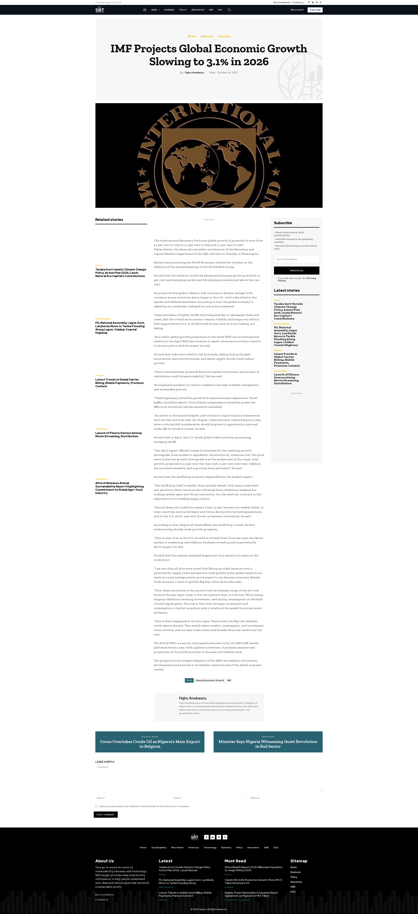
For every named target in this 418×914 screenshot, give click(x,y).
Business (225, 36)
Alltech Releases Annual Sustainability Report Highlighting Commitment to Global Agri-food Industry (119, 488)
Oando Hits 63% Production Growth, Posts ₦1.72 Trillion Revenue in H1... (253, 881)
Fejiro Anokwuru (194, 72)
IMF (229, 680)
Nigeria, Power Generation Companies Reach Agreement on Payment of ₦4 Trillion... (251, 894)
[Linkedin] (313, 2)
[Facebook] (309, 2)
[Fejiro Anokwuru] (166, 706)
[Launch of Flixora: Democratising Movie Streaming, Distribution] (121, 408)
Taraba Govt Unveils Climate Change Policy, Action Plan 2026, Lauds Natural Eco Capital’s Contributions (120, 273)
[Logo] (99, 10)
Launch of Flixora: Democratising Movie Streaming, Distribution (118, 434)
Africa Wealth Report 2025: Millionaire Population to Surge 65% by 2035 (254, 868)
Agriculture (101, 479)
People (228, 874)
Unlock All (297, 270)
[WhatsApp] (321, 2)
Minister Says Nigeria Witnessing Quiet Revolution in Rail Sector (268, 744)
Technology (101, 429)
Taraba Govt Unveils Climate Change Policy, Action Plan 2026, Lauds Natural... (184, 868)
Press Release (103, 319)
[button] (229, 9)
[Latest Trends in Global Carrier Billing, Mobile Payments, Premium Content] (121, 355)
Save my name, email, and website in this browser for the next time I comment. (144, 806)
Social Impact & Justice (237, 900)
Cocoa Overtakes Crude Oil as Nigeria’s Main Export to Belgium (150, 744)
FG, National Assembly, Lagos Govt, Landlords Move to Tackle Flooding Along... (186, 881)
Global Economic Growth (210, 680)
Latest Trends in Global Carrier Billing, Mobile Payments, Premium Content (119, 383)
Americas (207, 36)
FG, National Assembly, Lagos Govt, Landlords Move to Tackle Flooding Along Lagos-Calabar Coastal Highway (120, 328)
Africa (191, 36)
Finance (99, 375)
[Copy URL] (220, 85)
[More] (227, 85)
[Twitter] (317, 2)
